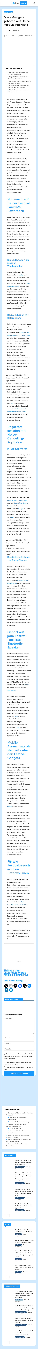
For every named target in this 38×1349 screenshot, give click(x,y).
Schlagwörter (13, 992)
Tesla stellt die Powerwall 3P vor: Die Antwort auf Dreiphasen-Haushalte (24, 1333)
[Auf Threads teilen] (25, 986)
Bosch (9, 806)
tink (10, 30)
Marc (24, 1234)
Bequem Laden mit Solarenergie (20, 1122)
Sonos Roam (11, 690)
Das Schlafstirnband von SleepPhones (17, 1132)
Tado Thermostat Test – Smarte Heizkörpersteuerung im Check (24, 1267)
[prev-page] (5, 1006)
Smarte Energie (19, 1299)
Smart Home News (28, 996)
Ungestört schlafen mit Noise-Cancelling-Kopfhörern (18, 78)
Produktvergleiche (17, 995)
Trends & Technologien (20, 1312)
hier (12, 403)
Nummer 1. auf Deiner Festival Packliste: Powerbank (18, 73)
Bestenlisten (8, 12)
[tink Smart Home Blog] (19, 3)
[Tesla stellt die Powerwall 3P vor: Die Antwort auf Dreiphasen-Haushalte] (8, 1332)
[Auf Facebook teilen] (20, 986)
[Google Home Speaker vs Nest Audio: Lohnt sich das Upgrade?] (8, 1205)
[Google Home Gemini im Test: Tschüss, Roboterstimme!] (8, 1241)
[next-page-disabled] (8, 1006)
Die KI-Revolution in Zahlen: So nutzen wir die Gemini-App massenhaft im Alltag (24, 1307)
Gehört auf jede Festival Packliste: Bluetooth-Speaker (19, 82)
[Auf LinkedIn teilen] (6, 990)
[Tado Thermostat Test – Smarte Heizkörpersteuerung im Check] (8, 1266)
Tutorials (17, 996)
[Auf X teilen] (15, 986)
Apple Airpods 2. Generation (17, 500)
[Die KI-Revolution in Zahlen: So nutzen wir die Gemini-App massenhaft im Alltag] (8, 1307)
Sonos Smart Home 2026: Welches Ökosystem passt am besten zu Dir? (23, 1162)
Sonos (26, 685)
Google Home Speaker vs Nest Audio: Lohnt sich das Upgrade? (24, 1206)
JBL (16, 716)
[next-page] (8, 1215)
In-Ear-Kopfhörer (15, 1128)
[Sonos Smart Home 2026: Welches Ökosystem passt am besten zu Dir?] (8, 1161)
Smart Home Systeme (27, 992)
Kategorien (19, 993)
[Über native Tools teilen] (6, 986)
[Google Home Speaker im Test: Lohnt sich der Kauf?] (8, 1231)
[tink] (6, 30)
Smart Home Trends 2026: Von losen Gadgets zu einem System (24, 1320)
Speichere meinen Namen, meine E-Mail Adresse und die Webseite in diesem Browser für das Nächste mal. (18, 1056)
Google (20, 509)
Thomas (26, 1299)
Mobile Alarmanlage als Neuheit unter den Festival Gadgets (18, 86)
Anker (21, 275)
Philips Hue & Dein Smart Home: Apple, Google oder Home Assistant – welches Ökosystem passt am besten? (23, 1176)
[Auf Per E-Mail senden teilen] (11, 986)
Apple (12, 517)
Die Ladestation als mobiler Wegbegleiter (17, 1118)
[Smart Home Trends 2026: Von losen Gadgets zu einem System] (8, 1319)
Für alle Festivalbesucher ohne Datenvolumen (18, 91)
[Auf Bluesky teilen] (29, 986)
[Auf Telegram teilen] (11, 990)
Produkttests (30, 993)
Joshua (28, 1166)
